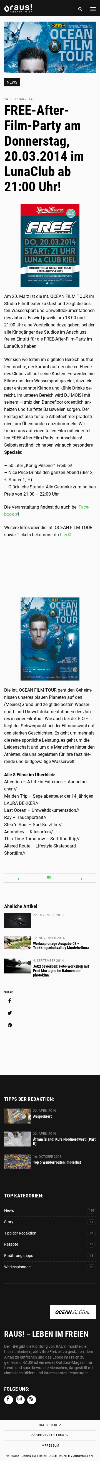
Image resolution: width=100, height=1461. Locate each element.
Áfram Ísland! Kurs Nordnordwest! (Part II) (64, 1141)
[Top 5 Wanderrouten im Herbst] (17, 1162)
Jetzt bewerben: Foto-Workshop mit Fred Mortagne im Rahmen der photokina (61, 970)
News (12, 82)
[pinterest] (9, 1025)
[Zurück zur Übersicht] (50, 878)
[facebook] (9, 1000)
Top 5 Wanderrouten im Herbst (57, 1162)
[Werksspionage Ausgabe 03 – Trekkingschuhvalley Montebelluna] (17, 943)
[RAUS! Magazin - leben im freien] (18, 9)
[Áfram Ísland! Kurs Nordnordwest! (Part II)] (17, 1139)
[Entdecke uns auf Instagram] (20, 1399)
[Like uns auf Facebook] (8, 1399)
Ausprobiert (42, 1116)
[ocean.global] (73, 1316)
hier (63, 534)
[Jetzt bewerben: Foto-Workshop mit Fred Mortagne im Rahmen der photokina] (17, 965)
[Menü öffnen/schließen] (93, 8)
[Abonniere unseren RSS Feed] (31, 1399)
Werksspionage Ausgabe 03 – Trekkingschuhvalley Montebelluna (61, 945)
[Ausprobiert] (17, 1116)
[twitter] (9, 1013)
